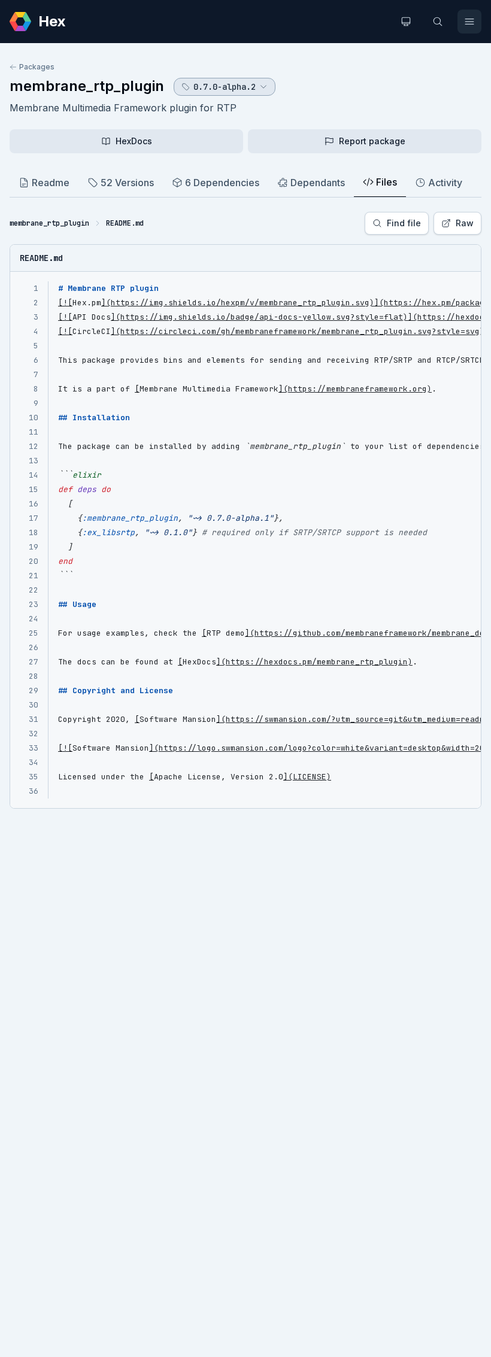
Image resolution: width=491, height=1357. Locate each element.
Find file (404, 223)
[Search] (437, 21)
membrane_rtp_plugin (87, 86)
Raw (465, 223)
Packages (36, 66)
